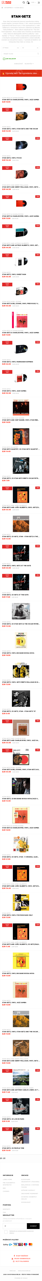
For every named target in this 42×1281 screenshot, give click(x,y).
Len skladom (11, 58)
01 (1, 1158)
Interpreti (8, 7)
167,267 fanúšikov (21, 1256)
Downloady (25, 1202)
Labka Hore (7, 1179)
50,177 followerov (22, 1261)
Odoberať (33, 1226)
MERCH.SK (13, 1270)
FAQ (4, 1212)
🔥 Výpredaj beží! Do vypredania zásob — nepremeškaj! (22, 73)
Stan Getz (19, 7)
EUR (33, 2)
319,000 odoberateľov (22, 1258)
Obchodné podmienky (29, 1193)
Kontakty (6, 1209)
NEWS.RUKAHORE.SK (24, 1270)
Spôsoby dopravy (28, 1190)
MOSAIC (25, 1278)
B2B (4, 1188)
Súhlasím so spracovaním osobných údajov (21, 1232)
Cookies (6, 1191)
